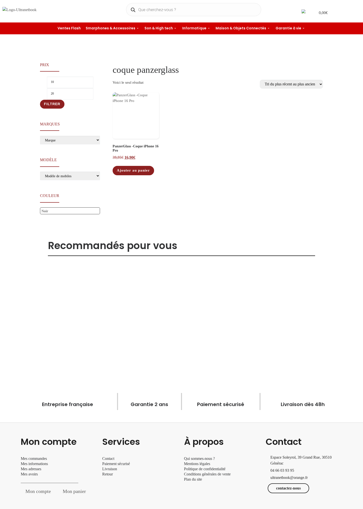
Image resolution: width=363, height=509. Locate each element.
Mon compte (38, 491)
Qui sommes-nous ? (199, 458)
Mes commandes (34, 458)
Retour (107, 474)
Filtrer (52, 104)
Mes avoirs (29, 474)
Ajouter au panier (133, 170)
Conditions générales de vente (207, 474)
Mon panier (74, 491)
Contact (108, 458)
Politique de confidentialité (204, 469)
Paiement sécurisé (116, 464)
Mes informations (34, 464)
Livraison (110, 469)
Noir (44, 211)
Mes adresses (31, 469)
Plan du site (193, 479)
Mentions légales (197, 464)
